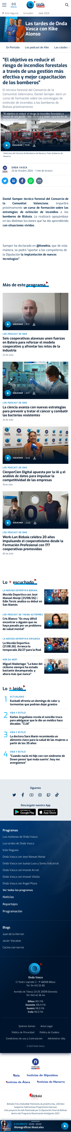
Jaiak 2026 (43, 13)
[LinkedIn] (13, 181)
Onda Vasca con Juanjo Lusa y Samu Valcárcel (31, 863)
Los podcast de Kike (37, 47)
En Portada (13, 47)
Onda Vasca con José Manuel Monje (24, 856)
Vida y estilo (18, 712)
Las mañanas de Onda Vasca (20, 836)
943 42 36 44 (38, 995)
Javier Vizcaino (12, 940)
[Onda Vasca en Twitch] (48, 795)
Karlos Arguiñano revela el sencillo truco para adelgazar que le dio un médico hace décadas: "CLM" (36, 720)
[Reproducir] (6, 145)
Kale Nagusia (10, 850)
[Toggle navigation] (4, 5)
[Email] (39, 181)
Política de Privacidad (23, 1032)
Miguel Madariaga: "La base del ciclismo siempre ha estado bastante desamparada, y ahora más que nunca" (22, 669)
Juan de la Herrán (13, 934)
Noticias (8, 897)
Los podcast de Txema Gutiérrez (23, 614)
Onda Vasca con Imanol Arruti (21, 870)
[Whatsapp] (30, 181)
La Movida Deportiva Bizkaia (20, 590)
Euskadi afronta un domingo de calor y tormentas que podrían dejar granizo (35, 702)
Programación (12, 911)
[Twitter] (5, 181)
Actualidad (17, 696)
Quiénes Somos (27, 1026)
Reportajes (10, 904)
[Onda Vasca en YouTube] (31, 795)
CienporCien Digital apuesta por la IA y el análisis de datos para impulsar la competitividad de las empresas (34, 476)
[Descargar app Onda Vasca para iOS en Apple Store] (48, 812)
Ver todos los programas (18, 890)
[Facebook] (22, 181)
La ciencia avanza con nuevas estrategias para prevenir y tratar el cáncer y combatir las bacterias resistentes (35, 411)
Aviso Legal (46, 1026)
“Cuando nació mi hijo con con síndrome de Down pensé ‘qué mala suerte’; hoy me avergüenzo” (37, 759)
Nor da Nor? (10, 659)
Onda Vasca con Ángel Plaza (20, 883)
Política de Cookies (49, 1032)
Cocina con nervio (13, 947)
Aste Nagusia (11, 13)
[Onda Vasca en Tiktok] (56, 794)
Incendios (28, 13)
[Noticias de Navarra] (51, 1081)
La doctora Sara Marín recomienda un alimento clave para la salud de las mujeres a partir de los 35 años (39, 739)
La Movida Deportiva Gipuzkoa (21, 638)
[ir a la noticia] (35, 311)
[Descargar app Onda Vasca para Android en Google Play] (25, 812)
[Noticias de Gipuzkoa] (42, 1075)
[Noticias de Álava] (18, 1081)
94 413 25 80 (38, 985)
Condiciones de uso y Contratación (24, 1038)
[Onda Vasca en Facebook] (22, 795)
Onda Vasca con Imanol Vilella (21, 876)
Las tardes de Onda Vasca (18, 843)
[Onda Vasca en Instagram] (40, 795)
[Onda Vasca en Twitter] (14, 795)
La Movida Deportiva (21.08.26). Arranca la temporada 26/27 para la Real (22, 646)
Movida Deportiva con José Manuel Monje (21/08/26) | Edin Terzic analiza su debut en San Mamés (22, 600)
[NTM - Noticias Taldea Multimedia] (35, 1063)
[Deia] (16, 1075)
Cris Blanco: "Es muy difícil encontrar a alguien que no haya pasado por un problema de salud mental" (22, 624)
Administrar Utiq (56, 1038)
